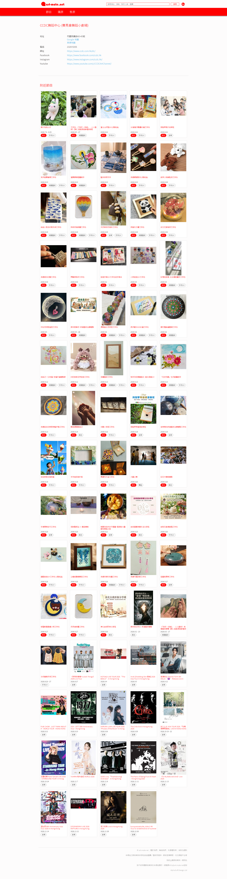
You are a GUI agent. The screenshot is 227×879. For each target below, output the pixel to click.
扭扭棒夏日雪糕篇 (47, 477)
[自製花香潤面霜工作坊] (173, 508)
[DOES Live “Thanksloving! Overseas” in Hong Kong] (113, 757)
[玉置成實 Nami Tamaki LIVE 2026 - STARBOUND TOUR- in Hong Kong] (53, 757)
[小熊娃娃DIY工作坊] (143, 258)
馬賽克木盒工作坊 (107, 477)
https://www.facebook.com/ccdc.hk (84, 55)
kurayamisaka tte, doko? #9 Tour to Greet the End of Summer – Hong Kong (143, 828)
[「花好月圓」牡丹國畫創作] (173, 358)
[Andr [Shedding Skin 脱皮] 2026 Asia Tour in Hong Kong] (143, 658)
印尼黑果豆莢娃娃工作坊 (80, 377)
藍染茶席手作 (106, 177)
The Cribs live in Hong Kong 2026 (141, 727)
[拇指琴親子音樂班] (173, 108)
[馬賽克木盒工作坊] (113, 458)
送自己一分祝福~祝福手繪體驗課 (53, 377)
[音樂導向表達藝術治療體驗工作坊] (173, 408)
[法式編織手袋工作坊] (53, 658)
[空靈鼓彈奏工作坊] (173, 558)
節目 (48, 12)
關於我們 (153, 850)
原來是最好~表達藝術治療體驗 (82, 327)
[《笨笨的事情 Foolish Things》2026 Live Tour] (83, 658)
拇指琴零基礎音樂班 (138, 427)
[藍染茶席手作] (113, 158)
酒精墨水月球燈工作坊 (109, 327)
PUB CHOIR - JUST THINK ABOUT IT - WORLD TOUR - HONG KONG (53, 727)
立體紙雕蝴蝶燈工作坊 (79, 576)
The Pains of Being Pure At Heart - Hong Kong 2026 (143, 777)
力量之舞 (134, 477)
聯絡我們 (162, 850)
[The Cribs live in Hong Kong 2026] (143, 708)
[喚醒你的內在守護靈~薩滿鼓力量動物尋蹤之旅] (113, 508)
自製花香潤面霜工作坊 (169, 527)
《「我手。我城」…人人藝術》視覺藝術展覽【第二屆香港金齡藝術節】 (173, 628)
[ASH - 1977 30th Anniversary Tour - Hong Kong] (83, 708)
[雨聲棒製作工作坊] (83, 258)
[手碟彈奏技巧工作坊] (53, 508)
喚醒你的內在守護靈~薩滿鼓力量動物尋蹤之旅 (113, 528)
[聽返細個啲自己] (83, 408)
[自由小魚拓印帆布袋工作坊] (53, 208)
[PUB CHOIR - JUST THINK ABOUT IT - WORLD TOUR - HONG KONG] (53, 708)
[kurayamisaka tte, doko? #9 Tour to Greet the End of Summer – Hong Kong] (143, 807)
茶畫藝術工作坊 (107, 377)
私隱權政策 (172, 850)
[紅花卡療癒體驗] (173, 458)
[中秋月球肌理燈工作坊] (53, 308)
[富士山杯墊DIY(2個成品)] (113, 108)
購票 (60, 12)
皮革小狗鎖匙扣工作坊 (169, 177)
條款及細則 (183, 850)
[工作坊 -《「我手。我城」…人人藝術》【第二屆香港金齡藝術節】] (83, 108)
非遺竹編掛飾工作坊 (138, 576)
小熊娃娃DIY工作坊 (138, 277)
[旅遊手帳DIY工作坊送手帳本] (113, 258)
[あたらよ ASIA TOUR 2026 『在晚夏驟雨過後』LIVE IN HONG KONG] (173, 708)
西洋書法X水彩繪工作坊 (140, 327)
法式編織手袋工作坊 (48, 676)
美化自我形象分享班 (108, 626)
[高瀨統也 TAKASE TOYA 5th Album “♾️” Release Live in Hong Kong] (173, 658)
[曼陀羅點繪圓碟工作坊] (173, 308)
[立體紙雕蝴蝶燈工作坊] (83, 558)
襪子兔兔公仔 (46, 127)
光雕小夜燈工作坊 (107, 427)
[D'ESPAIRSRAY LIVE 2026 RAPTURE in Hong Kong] (83, 807)
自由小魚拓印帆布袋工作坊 (51, 227)
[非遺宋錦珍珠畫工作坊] (113, 558)
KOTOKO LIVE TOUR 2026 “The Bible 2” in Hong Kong (113, 677)
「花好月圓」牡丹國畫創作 (171, 377)
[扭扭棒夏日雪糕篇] (53, 458)
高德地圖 (71, 42)
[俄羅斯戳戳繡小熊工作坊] (53, 608)
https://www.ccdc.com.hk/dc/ (81, 51)
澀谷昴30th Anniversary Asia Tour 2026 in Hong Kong (52, 827)
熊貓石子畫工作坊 (137, 227)
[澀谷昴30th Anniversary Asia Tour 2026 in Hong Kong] (53, 807)
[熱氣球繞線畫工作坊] (83, 208)
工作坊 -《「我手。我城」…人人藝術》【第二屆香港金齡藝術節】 (83, 128)
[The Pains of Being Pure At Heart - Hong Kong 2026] (143, 757)
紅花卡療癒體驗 (166, 477)
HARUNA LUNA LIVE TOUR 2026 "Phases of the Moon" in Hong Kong (113, 728)
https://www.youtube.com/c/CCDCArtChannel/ (89, 63)
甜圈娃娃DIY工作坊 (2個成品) (52, 576)
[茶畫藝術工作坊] (113, 358)
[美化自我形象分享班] (113, 608)
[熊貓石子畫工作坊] (143, 208)
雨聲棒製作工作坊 (77, 277)
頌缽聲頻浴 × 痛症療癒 (80, 527)
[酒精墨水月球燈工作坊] (113, 308)
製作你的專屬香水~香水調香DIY (142, 377)
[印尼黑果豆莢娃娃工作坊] (83, 358)
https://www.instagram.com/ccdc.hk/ (84, 59)
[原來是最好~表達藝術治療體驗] (83, 308)
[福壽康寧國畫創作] (83, 158)
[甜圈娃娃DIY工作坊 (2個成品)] (53, 558)
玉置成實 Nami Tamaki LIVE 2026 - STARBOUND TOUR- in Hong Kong (53, 778)
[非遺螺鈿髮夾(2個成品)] (143, 158)
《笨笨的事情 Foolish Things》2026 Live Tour (83, 677)
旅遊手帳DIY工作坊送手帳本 (111, 277)
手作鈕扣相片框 (77, 477)
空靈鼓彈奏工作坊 (167, 576)
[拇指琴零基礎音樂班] (143, 408)
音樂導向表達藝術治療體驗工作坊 (173, 427)
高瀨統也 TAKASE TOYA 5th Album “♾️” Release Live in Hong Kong (172, 678)
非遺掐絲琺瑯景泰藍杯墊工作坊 (53, 427)
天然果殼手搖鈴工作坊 (109, 227)
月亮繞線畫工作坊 (77, 626)
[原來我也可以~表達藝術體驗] (143, 608)
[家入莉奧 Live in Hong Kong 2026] (113, 807)
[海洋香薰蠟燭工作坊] (53, 158)
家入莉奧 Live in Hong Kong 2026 (111, 827)
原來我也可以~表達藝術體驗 (141, 626)
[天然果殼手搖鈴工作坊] (113, 208)
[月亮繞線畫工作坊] (83, 608)
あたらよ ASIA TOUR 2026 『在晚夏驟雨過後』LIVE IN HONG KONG (173, 727)
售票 (72, 12)
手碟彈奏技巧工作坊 (48, 527)
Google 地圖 (73, 39)
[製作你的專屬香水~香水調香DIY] (143, 358)
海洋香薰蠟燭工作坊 (48, 177)
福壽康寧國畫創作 (77, 177)
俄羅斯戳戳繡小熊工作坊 (50, 626)
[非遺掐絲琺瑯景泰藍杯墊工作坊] (53, 408)
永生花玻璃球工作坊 (168, 227)
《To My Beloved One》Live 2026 (171, 777)
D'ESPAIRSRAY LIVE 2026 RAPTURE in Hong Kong (80, 827)
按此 (185, 860)
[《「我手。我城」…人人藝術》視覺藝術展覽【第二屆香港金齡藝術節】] (173, 608)
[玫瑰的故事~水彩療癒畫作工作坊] (173, 258)
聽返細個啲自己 (77, 427)
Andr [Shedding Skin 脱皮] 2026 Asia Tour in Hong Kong (143, 677)
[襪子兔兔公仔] (53, 108)
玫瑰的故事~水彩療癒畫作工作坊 (173, 277)
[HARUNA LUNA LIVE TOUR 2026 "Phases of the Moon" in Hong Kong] (113, 708)
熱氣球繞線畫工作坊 (78, 227)
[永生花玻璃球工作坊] (173, 208)
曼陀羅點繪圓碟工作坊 (169, 327)
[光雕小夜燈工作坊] (113, 408)
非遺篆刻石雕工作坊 (48, 277)
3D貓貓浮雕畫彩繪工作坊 (140, 127)
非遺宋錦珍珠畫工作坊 (109, 576)
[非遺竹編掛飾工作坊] (143, 558)
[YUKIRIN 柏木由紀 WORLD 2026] (83, 757)
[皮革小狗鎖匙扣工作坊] (173, 158)
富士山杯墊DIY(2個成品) (110, 127)
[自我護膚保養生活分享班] (143, 508)
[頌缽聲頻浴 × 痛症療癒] (83, 508)
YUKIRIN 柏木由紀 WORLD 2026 (82, 776)
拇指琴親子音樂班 (167, 127)
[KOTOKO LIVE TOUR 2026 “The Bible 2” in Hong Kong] (113, 658)
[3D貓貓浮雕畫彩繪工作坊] (143, 108)
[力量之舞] (143, 458)
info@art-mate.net (176, 865)
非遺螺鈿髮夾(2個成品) (139, 177)
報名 (43, 135)
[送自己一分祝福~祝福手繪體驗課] (53, 358)
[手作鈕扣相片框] (83, 458)
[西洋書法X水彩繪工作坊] (143, 308)
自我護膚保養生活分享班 (140, 527)
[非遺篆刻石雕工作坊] (53, 258)
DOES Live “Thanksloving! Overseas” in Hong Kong (111, 777)
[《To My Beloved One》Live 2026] (173, 757)
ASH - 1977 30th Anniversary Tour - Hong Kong (82, 727)
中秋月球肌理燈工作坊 (49, 327)
